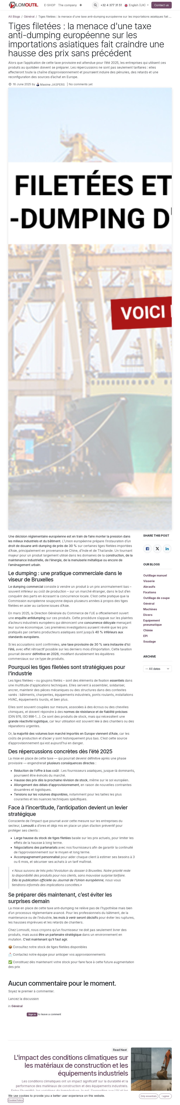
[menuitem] (50, 5)
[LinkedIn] (167, 549)
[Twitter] (157, 549)
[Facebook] (147, 549)
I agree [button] (165, 1096)
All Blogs (14, 16)
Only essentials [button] (149, 1096)
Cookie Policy (15, 1100)
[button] (95, 5)
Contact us (161, 5)
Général (29, 16)
